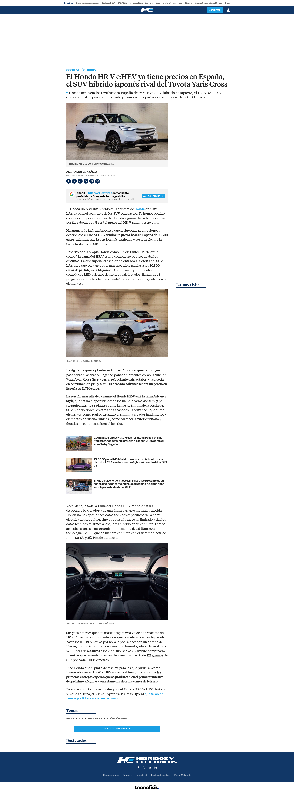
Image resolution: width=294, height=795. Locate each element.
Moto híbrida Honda (172, 3)
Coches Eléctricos (81, 70)
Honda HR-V (95, 718)
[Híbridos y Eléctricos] (147, 760)
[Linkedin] (80, 181)
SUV (81, 718)
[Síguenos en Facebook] (138, 768)
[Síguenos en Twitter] (144, 768)
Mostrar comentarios (117, 728)
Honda (140, 209)
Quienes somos (111, 775)
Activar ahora (151, 196)
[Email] (97, 181)
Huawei (188, 3)
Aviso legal (141, 775)
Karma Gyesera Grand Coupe (208, 3)
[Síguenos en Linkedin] (150, 768)
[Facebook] (68, 181)
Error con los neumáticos (87, 3)
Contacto (127, 775)
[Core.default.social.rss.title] (156, 768)
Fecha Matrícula (182, 775)
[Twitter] (74, 181)
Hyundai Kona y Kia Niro (141, 3)
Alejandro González (81, 172)
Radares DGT (108, 3)
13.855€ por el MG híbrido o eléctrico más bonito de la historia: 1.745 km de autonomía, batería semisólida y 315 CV (130, 462)
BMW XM (122, 3)
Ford (158, 3)
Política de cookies (160, 775)
